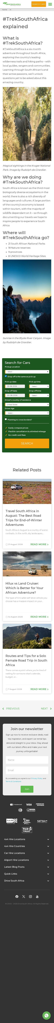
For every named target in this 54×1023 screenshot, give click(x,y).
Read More (38, 544)
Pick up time (34, 382)
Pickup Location (12, 367)
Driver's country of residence (18, 400)
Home (4, 10)
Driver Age (9, 408)
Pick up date (10, 382)
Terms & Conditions (13, 781)
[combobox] (27, 372)
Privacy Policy (37, 778)
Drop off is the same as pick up (22, 377)
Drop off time (35, 391)
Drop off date (11, 391)
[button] (27, 840)
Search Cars (38, 4)
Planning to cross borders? (20, 420)
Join (27, 789)
